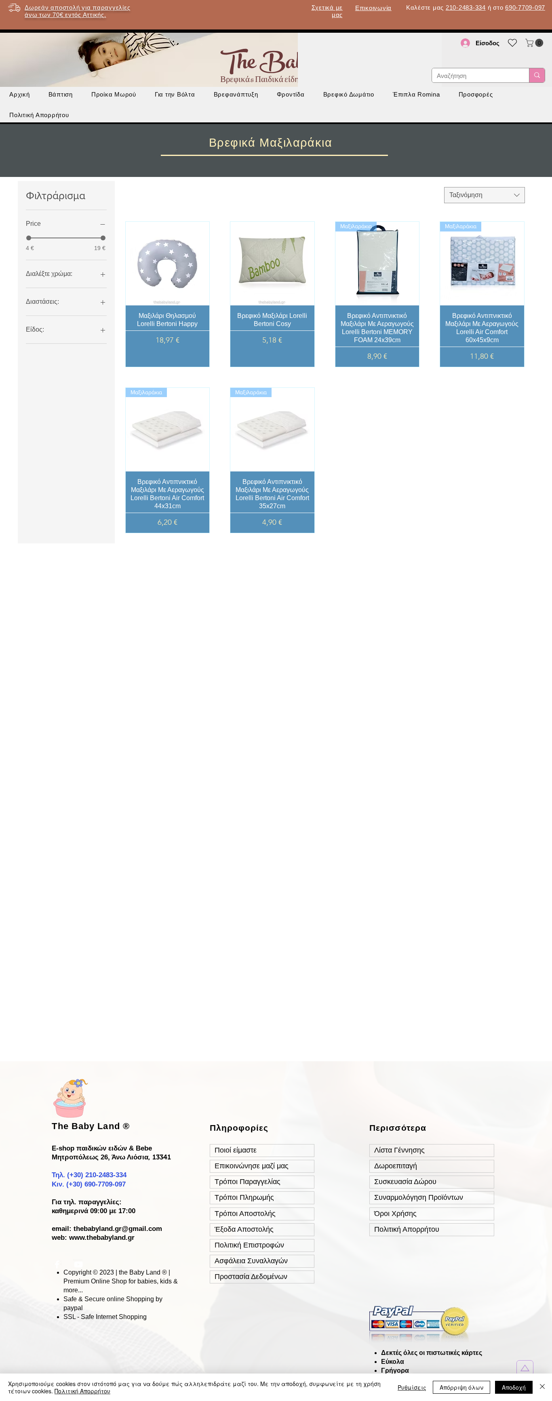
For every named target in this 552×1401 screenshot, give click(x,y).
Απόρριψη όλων (461, 1387)
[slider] (29, 238)
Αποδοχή (514, 1387)
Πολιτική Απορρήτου (82, 1391)
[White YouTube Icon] (78, 1264)
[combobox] (484, 195)
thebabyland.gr (110, 1237)
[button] (535, 43)
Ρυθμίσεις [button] (412, 1387)
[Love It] (524, 1368)
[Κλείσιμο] (542, 1387)
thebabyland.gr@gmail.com (118, 1229)
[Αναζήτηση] (537, 75)
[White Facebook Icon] (57, 1264)
